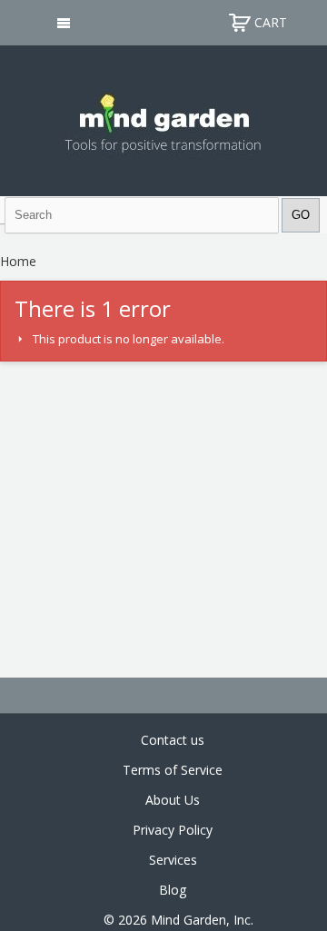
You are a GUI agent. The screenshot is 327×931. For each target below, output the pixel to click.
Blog (172, 889)
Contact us (172, 739)
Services (173, 859)
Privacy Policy (173, 829)
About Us (172, 799)
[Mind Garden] (164, 119)
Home (18, 261)
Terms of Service (173, 769)
